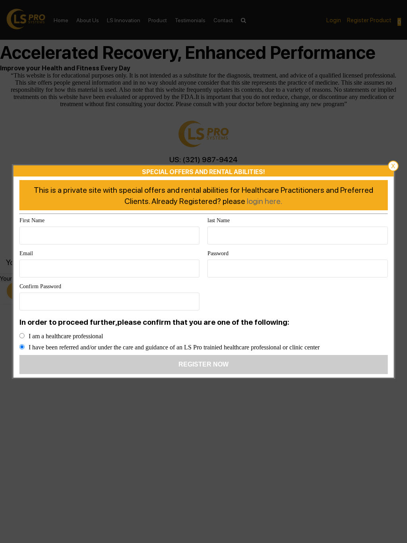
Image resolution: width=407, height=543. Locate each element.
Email (26, 253)
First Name (32, 220)
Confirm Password (40, 286)
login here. (264, 201)
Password (218, 253)
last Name (218, 220)
